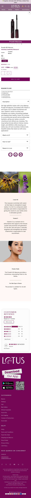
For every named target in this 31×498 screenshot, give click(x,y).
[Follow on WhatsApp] (22, 464)
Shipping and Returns (7, 437)
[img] (13, 344)
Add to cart (15, 79)
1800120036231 (4, 456)
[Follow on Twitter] (6, 464)
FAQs (2, 429)
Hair (2, 404)
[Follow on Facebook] (2, 464)
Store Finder (4, 440)
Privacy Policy (5, 443)
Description (6, 101)
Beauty (3, 399)
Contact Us (3, 454)
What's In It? (6, 135)
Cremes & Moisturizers (7, 418)
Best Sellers (4, 407)
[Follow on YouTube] (14, 464)
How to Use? (6, 141)
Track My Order (5, 435)
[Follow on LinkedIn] (18, 464)
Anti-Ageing (4, 415)
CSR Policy (4, 445)
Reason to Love (7, 148)
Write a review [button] (9, 321)
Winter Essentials (6, 410)
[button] (4, 64)
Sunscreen (4, 420)
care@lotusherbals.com (6, 458)
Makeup (3, 401)
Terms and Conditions (7, 432)
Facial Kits (4, 412)
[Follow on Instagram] (10, 464)
